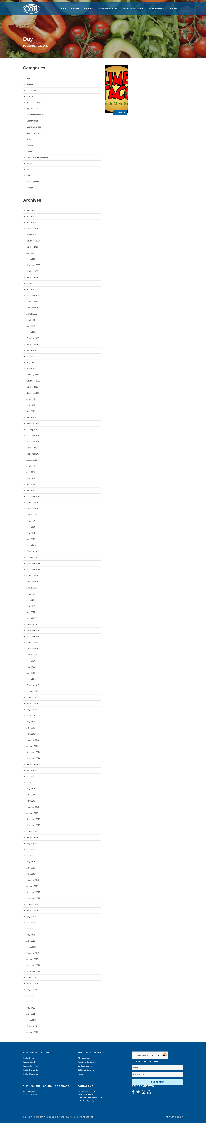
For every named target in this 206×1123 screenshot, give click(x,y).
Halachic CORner (33, 103)
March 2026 (31, 223)
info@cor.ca (88, 1094)
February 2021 (32, 375)
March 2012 (31, 947)
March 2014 (31, 801)
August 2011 (31, 990)
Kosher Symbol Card (31, 1070)
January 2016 (32, 691)
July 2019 (30, 466)
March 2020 (31, 417)
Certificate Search (85, 1066)
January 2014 (32, 813)
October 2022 (32, 302)
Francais (81, 1074)
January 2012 (32, 959)
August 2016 (31, 655)
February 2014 (32, 807)
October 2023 (32, 271)
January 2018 (32, 557)
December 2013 (33, 819)
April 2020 (30, 411)
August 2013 (31, 843)
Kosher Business (33, 127)
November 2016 (33, 637)
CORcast (30, 96)
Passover (75, 9)
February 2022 (32, 338)
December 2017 (33, 563)
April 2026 (30, 216)
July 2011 (30, 996)
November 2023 (33, 265)
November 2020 (33, 381)
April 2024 (30, 253)
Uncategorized (32, 182)
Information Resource (35, 115)
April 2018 (30, 539)
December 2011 (33, 965)
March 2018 (31, 545)
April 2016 (30, 673)
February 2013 (32, 880)
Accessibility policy (86, 1100)
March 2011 (31, 1020)
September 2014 (33, 764)
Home (63, 9)
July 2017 (30, 594)
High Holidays (32, 109)
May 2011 (30, 1008)
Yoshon (29, 188)
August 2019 (31, 460)
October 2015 (32, 697)
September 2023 (33, 277)
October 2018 (32, 503)
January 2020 (32, 430)
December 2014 (33, 752)
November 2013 (33, 825)
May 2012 (30, 935)
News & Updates (156, 9)
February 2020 (32, 423)
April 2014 (30, 795)
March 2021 (31, 369)
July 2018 (30, 521)
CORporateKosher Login (87, 1070)
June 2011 (30, 1002)
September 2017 (33, 582)
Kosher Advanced (33, 121)
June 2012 (30, 929)
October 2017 (32, 576)
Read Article (120, 113)
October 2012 (32, 904)
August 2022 (31, 314)
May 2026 (30, 210)
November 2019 (33, 442)
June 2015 (30, 716)
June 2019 (30, 472)
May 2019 (30, 478)
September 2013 (33, 837)
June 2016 (30, 661)
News (28, 139)
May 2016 (30, 667)
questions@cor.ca (95, 1097)
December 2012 (33, 892)
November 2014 (33, 758)
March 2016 (31, 679)
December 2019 (33, 436)
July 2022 (30, 320)
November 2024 (33, 241)
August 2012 (31, 917)
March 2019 (31, 490)
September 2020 (33, 393)
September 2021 (33, 344)
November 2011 (33, 971)
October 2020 (32, 387)
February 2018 (32, 551)
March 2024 (31, 259)
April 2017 (30, 612)
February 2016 (32, 685)
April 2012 (30, 941)
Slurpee (29, 176)
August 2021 (31, 350)
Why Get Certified (84, 1058)
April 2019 (30, 484)
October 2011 (32, 977)
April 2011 (30, 1014)
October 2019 (32, 448)
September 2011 (33, 984)
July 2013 (30, 850)
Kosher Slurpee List (30, 1074)
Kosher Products (33, 133)
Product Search (29, 1062)
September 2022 (33, 308)
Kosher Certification (133, 9)
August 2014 (31, 770)
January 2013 (32, 886)
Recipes (29, 163)
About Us (88, 9)
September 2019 (33, 454)
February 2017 (32, 624)
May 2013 (30, 862)
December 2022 (33, 296)
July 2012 (30, 923)
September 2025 (33, 229)
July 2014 (30, 777)
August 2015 (31, 710)
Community (31, 90)
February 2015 (32, 740)
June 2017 (30, 600)
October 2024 (32, 247)
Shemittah (30, 170)
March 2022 (31, 332)
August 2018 (31, 515)
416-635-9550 (90, 1091)
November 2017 (33, 570)
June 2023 (30, 283)
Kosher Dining (28, 1058)
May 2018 (30, 533)
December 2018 (33, 496)
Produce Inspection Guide (37, 157)
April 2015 (30, 728)
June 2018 (30, 527)
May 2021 (30, 363)
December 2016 (33, 630)
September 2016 (33, 649)
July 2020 (30, 399)
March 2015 (31, 734)
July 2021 (30, 356)
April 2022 (30, 326)
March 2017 (31, 618)
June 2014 (30, 783)
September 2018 (33, 509)
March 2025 (31, 235)
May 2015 (30, 722)
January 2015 (32, 746)
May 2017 (30, 606)
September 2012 (33, 910)
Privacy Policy (174, 1117)
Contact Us (175, 9)
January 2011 (32, 1032)
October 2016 (32, 643)
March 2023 (31, 290)
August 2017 (31, 588)
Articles (29, 84)
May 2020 (30, 405)
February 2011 (32, 1026)
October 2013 (32, 831)
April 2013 (30, 868)
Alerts (28, 78)
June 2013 (30, 856)
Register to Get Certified (87, 1062)
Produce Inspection (30, 1066)
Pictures (29, 151)
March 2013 (31, 874)
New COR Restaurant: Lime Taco (117, 97)
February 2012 (32, 953)
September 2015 (33, 703)
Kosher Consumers (108, 9)
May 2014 (30, 789)
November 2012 (33, 898)
